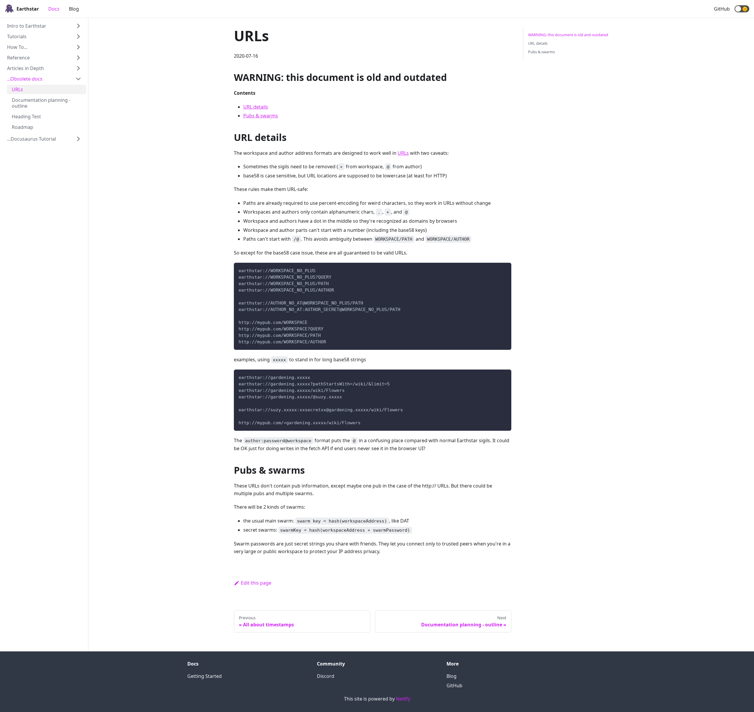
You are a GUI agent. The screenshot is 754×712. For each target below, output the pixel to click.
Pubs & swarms (260, 115)
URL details (255, 107)
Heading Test (26, 116)
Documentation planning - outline (41, 103)
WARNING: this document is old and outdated (568, 34)
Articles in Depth (25, 68)
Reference (18, 57)
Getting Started (204, 676)
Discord (325, 676)
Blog (74, 9)
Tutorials (17, 36)
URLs (17, 89)
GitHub (722, 9)
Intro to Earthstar (26, 26)
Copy (502, 269)
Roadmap (22, 127)
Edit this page (256, 583)
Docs (53, 9)
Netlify (403, 699)
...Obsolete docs (24, 79)
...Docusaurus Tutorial (31, 139)
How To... (17, 47)
